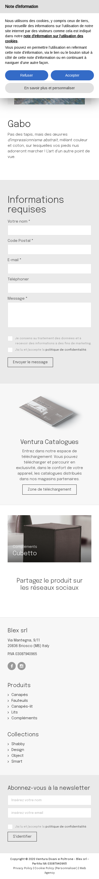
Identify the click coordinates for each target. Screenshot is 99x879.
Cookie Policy (44, 868)
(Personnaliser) (66, 868)
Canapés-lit (22, 707)
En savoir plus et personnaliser (49, 88)
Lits (14, 712)
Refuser (26, 75)
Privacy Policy (22, 868)
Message (17, 299)
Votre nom (19, 222)
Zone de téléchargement (49, 489)
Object (17, 756)
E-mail (14, 260)
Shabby (18, 744)
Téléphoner (18, 279)
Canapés (19, 695)
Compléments (24, 718)
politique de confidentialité (65, 349)
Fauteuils (19, 701)
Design (17, 750)
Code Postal (20, 241)
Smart (16, 762)
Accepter (72, 75)
